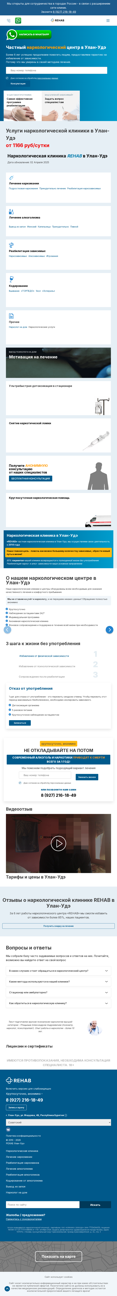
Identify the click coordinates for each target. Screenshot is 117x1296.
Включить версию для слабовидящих (28, 1088)
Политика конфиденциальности (23, 1135)
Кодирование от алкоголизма (24, 1180)
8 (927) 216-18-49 (64, 11)
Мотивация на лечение (33, 357)
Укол (38, 291)
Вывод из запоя (17, 226)
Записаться (20, 723)
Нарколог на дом (18, 327)
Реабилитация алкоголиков (23, 1174)
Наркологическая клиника (22, 1150)
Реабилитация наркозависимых (84, 188)
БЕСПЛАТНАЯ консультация (30, 478)
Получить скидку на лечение (58, 926)
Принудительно (60, 226)
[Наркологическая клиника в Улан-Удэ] (58, 20)
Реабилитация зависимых (27, 251)
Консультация (18, 83)
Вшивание (14, 291)
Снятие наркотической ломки (30, 423)
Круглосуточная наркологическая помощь (39, 497)
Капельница (44, 226)
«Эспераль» (48, 291)
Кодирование (18, 285)
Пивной (74, 226)
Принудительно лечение (52, 188)
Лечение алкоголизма (24, 217)
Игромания (52, 256)
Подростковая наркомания (23, 188)
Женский (31, 226)
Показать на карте (59, 1256)
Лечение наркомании (24, 183)
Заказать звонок (87, 777)
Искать (95, 1204)
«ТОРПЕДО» (27, 291)
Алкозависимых (36, 256)
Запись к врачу (16, 1107)
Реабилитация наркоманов (22, 1162)
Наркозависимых (18, 256)
